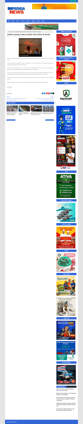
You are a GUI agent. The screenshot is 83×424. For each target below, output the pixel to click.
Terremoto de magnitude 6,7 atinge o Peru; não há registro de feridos (24, 113)
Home (8, 21)
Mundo (38, 21)
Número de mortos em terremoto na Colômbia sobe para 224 (48, 113)
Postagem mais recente (11, 120)
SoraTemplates (9, 421)
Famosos (33, 21)
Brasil (17, 21)
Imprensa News (14, 421)
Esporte (28, 21)
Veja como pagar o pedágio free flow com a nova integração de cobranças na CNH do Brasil (65, 409)
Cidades (13, 21)
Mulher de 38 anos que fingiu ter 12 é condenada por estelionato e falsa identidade (66, 394)
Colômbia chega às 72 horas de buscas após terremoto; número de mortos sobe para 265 (36, 113)
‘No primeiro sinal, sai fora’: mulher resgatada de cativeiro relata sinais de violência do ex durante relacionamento (65, 399)
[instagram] (75, 1)
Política (23, 21)
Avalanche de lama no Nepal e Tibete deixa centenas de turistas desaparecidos (12, 113)
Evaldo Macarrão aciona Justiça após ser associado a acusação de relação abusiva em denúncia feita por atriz (66, 404)
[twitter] (71, 1)
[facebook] (73, 1)
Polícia (43, 21)
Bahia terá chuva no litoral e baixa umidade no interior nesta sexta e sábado (65, 389)
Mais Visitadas (61, 386)
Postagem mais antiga (49, 120)
